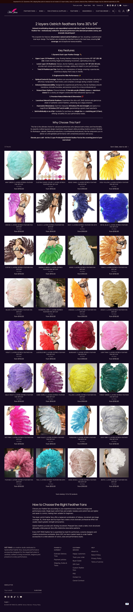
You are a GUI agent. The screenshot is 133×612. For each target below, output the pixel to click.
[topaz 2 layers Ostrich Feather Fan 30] (114, 250)
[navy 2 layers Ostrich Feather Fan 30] (82, 207)
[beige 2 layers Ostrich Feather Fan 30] (82, 250)
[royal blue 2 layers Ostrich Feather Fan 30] (114, 207)
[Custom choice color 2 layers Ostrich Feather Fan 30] (50, 165)
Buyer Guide (77, 561)
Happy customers (79, 554)
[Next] (115, 11)
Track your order (79, 557)
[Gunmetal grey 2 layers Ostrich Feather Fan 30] (50, 292)
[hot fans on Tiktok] (115, 5)
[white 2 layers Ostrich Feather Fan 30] (114, 462)
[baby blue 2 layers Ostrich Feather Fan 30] (50, 420)
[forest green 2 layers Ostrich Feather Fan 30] (114, 377)
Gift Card (76, 564)
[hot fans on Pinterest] (113, 5)
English (125, 5)
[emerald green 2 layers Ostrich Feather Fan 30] (50, 250)
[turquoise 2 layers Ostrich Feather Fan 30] (82, 420)
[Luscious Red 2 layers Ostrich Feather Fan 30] (50, 335)
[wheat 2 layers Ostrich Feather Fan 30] (114, 292)
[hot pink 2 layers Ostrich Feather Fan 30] (19, 420)
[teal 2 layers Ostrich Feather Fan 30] (50, 462)
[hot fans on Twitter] (118, 5)
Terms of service (97, 562)
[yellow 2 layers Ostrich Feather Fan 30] (82, 377)
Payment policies (60, 560)
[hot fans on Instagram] (110, 5)
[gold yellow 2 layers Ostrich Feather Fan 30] (114, 165)
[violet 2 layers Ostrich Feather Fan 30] (19, 335)
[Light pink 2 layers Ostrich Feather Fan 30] (114, 335)
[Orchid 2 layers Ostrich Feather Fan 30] (19, 207)
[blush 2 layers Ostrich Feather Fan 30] (19, 292)
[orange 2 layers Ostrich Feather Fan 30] (82, 292)
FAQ (74, 573)
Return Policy (96, 555)
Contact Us (77, 577)
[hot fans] (12, 11)
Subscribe (38, 590)
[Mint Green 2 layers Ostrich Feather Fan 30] (19, 165)
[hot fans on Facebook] (108, 5)
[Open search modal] (119, 11)
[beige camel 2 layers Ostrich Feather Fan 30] (82, 165)
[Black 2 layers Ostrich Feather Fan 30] (50, 207)
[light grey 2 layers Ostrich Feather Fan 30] (114, 420)
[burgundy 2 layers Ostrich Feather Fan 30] (82, 335)
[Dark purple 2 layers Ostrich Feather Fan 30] (50, 377)
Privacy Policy (96, 558)
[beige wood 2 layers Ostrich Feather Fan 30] (82, 462)
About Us (94, 551)
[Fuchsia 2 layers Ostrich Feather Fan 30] (19, 462)
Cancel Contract (78, 580)
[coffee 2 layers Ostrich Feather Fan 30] (19, 250)
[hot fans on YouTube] (120, 5)
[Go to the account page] (123, 11)
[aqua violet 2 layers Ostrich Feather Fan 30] (19, 377)
